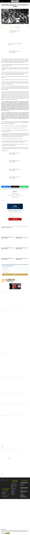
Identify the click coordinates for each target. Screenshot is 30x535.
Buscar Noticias (15, 274)
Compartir (6, 186)
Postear (15, 186)
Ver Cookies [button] (2, 533)
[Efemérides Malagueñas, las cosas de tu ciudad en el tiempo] (7, 253)
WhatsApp (24, 186)
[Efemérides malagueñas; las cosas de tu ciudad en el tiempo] (7, 232)
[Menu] (2, 1)
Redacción (15, 191)
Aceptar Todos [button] (7, 533)
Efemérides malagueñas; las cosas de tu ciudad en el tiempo (7, 237)
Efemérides (3, 200)
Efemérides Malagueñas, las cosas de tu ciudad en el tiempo (7, 259)
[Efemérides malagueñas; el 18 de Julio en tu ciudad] (15, 16)
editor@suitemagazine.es (5, 496)
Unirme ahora (15, 219)
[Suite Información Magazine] (15, 1)
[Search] (27, 1)
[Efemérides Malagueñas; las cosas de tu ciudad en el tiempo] (22, 232)
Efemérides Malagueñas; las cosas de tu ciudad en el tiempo (22, 237)
